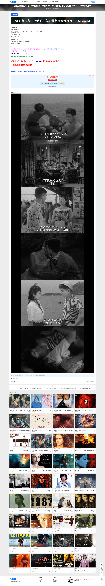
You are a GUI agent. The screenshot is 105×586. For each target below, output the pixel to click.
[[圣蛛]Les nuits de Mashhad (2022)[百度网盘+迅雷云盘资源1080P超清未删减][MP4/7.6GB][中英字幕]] (41, 481)
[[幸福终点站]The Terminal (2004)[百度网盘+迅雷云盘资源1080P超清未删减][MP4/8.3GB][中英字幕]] (63, 521)
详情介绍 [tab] (15, 14)
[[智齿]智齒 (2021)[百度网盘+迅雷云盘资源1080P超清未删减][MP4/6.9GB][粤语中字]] (63, 540)
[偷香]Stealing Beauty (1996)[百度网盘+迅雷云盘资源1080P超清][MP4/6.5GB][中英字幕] (41, 530)
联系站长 (55, 581)
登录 (94, 1)
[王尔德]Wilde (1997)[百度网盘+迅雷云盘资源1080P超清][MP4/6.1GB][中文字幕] (85, 570)
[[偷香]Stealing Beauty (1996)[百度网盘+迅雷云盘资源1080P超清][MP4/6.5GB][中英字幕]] (41, 521)
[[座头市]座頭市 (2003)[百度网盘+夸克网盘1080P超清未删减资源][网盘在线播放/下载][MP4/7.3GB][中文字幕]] (63, 461)
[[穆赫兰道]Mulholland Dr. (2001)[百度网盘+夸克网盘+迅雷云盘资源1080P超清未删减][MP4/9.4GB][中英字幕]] (63, 560)
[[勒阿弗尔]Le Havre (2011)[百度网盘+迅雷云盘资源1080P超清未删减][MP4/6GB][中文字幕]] (19, 540)
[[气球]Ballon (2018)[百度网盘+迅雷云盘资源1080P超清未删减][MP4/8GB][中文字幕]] (19, 461)
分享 (88, 381)
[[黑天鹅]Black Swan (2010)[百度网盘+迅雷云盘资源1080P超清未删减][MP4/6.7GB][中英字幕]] (41, 461)
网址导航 (40, 581)
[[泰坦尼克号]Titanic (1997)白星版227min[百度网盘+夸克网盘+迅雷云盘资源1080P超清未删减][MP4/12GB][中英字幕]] (63, 401)
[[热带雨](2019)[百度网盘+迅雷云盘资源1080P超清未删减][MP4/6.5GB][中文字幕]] (41, 540)
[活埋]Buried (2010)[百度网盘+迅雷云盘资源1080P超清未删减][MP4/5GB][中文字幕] (84, 450)
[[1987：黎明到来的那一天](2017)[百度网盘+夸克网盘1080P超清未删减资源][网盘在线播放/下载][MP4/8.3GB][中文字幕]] (41, 501)
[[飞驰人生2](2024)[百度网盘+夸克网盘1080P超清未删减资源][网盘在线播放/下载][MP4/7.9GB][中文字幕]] (41, 441)
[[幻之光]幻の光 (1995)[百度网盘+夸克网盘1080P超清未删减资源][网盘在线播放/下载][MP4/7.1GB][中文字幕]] (19, 501)
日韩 (33, 408)
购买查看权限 (53, 79)
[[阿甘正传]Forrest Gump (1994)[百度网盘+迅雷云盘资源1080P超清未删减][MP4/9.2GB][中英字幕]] (19, 441)
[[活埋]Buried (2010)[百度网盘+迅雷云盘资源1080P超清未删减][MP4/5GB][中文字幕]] (85, 441)
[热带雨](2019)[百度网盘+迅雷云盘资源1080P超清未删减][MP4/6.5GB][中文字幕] (41, 550)
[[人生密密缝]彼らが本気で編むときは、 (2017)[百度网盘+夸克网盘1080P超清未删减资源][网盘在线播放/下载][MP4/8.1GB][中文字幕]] (63, 481)
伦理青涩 (45, 1)
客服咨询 (55, 580)
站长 (14, 381)
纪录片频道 (51, 1)
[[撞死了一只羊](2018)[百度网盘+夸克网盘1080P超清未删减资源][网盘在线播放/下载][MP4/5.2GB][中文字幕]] (19, 560)
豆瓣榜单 (39, 1)
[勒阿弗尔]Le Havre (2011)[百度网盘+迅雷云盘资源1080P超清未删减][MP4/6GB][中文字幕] (20, 550)
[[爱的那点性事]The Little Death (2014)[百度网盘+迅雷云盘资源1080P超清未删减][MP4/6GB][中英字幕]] (41, 421)
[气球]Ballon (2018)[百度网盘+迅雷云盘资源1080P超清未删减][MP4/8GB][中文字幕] (20, 470)
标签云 (40, 580)
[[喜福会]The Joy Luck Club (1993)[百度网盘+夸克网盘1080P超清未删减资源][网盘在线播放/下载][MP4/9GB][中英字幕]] (63, 421)
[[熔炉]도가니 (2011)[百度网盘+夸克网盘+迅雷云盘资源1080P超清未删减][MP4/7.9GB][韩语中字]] (19, 401)
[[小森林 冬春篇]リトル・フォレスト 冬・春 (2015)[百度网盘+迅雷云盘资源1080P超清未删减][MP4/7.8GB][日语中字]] (41, 401)
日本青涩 (56, 8)
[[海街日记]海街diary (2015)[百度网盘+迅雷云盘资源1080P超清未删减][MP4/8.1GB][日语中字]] (19, 421)
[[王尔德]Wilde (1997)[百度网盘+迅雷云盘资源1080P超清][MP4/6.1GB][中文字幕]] (85, 560)
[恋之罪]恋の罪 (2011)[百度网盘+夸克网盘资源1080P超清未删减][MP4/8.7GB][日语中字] (84, 411)
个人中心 (40, 579)
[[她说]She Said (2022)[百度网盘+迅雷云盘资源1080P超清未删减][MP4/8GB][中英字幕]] (63, 501)
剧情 (14, 378)
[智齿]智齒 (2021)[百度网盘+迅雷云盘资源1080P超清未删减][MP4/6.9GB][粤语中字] (63, 550)
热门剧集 (32, 1)
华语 (55, 428)
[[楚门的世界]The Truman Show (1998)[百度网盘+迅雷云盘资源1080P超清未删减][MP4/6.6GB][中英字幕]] (19, 521)
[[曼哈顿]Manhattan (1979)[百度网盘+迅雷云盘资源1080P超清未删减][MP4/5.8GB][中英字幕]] (19, 481)
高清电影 (26, 1)
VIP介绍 (54, 579)
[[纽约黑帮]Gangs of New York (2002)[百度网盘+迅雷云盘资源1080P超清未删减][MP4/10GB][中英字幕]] (85, 501)
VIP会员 (57, 1)
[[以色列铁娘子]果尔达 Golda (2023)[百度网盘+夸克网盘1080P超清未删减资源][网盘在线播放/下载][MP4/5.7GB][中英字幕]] (85, 481)
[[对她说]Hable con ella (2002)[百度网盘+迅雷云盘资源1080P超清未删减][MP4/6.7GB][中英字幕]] (85, 461)
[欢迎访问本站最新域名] (52, 21)
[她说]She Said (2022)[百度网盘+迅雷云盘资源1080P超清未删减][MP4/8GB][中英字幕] (63, 510)
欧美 (11, 408)
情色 (17, 378)
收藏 (93, 381)
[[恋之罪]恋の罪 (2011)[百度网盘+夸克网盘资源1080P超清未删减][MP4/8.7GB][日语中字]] (85, 401)
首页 (22, 1)
